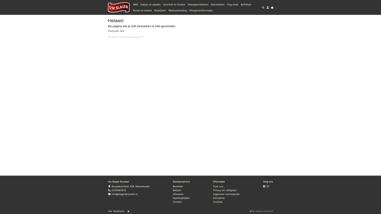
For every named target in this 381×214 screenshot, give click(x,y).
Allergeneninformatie (201, 10)
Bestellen (178, 186)
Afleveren (178, 194)
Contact (177, 201)
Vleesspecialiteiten (197, 4)
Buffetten (246, 4)
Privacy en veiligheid (224, 190)
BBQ (135, 4)
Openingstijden (181, 197)
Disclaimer (219, 197)
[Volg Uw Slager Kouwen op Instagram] (268, 186)
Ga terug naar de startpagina (124, 36)
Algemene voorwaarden (226, 194)
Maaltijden (160, 10)
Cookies (217, 201)
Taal (110, 211)
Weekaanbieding (177, 10)
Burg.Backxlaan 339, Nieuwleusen (130, 186)
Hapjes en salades (150, 4)
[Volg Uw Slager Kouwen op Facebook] (264, 186)
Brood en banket (142, 10)
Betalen (177, 190)
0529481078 (118, 190)
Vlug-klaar (232, 4)
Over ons (218, 186)
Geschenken (217, 4)
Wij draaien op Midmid (262, 211)
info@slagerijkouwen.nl (124, 194)
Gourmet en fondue (174, 4)
